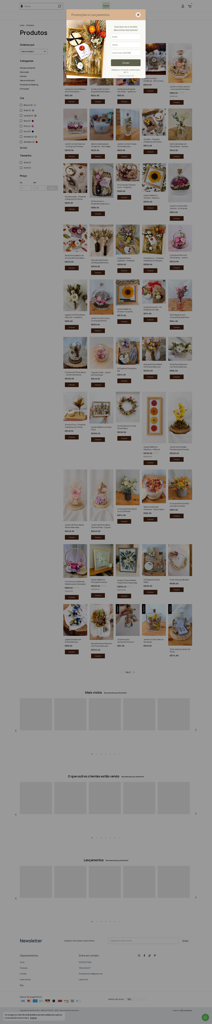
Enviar (125, 62)
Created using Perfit (126, 76)
